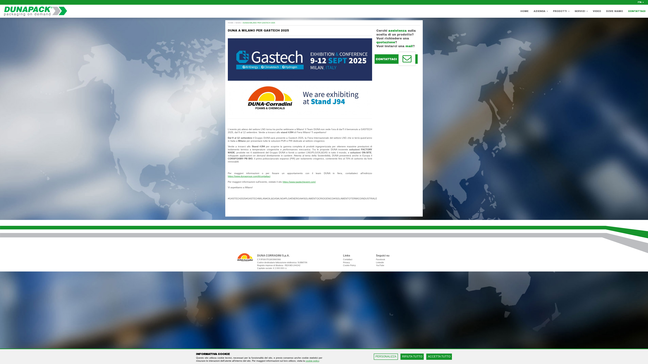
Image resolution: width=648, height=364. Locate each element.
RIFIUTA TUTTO (412, 356)
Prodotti (560, 11)
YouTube (380, 265)
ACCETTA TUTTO (439, 356)
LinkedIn (380, 262)
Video (597, 11)
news (238, 23)
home (230, 23)
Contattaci (636, 11)
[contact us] (396, 59)
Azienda (540, 11)
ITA (640, 2)
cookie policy (312, 360)
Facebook (380, 259)
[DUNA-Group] (35, 12)
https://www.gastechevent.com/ (299, 181)
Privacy (346, 262)
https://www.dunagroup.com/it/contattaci (249, 176)
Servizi (580, 11)
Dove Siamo (614, 11)
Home (524, 11)
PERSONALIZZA (385, 356)
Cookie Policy (349, 265)
